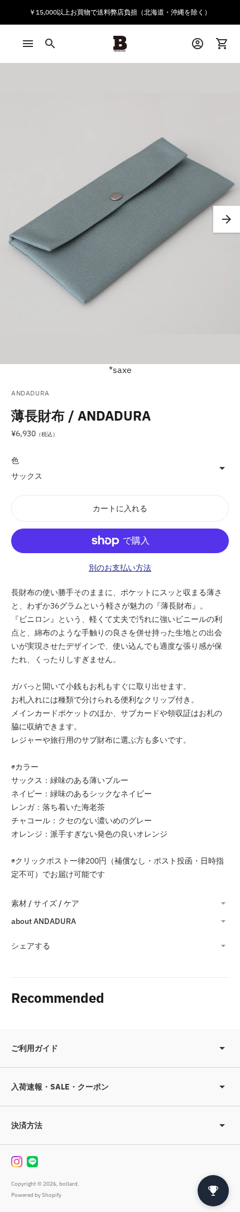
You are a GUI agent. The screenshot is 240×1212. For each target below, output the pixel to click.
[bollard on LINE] (32, 1161)
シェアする (30, 946)
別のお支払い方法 (120, 568)
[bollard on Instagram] (16, 1161)
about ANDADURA (43, 921)
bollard (68, 1183)
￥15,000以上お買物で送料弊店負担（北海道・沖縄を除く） (120, 12)
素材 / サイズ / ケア (45, 903)
